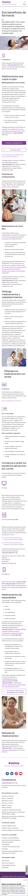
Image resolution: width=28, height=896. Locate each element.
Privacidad (5, 849)
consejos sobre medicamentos (10, 186)
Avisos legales (6, 844)
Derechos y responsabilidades (10, 838)
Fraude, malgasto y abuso (9, 825)
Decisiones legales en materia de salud (12, 830)
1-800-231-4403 (10, 583)
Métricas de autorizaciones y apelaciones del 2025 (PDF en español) (13, 817)
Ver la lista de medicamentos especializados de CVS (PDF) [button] (15, 691)
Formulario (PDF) (15, 150)
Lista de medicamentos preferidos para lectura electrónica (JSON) (13, 155)
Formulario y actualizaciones (14, 143)
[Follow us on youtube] (20, 773)
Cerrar (25, 880)
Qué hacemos (5, 860)
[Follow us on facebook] (7, 773)
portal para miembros (18, 495)
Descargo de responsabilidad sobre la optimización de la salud (12, 852)
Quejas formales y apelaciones (10, 828)
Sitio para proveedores (8, 863)
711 (21, 65)
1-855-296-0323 (16, 635)
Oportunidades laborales (8, 865)
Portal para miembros (8, 796)
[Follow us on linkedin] (11, 773)
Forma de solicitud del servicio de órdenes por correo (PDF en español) (13, 543)
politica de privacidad (19, 893)
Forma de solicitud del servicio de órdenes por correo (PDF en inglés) (13, 538)
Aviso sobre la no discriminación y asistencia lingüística (11, 841)
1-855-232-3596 (12, 65)
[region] (14, 887)
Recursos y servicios (7, 803)
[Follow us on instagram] (16, 773)
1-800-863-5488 (7, 683)
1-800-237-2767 (6, 681)
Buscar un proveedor (7, 798)
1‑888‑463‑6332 (6, 748)
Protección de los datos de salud (11, 846)
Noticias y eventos (7, 805)
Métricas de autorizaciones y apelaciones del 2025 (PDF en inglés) (13, 813)
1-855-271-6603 (21, 581)
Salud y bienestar (6, 807)
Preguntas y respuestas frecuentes (11, 810)
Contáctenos (5, 867)
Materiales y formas (7, 800)
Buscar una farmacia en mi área (10, 401)
